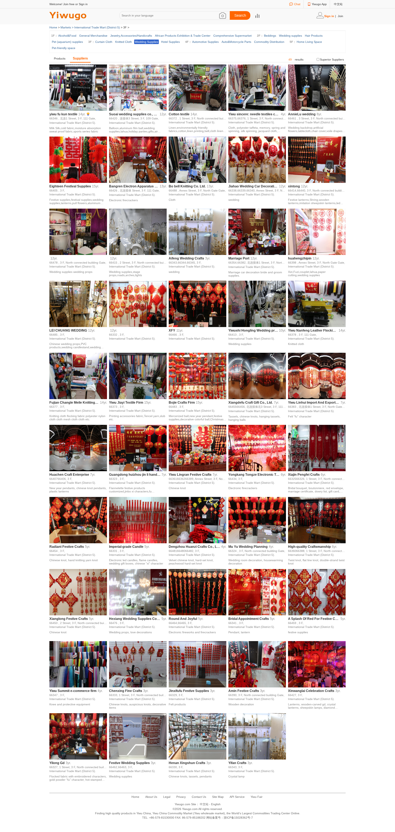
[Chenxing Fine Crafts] (138, 664)
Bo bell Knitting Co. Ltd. (187, 186)
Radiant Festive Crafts (66, 546)
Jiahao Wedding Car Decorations (253, 186)
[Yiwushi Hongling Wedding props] (257, 303)
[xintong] (317, 159)
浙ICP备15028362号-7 (238, 817)
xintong (294, 186)
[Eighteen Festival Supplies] (78, 159)
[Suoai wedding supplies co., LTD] (138, 87)
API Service (237, 796)
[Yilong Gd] (78, 736)
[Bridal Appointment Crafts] (257, 592)
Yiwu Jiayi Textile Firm (126, 402)
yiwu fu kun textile (63, 114)
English (216, 804)
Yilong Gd (57, 763)
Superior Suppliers (332, 59)
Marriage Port (238, 258)
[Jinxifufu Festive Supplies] (197, 664)
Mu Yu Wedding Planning (248, 546)
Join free (68, 4)
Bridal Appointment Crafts (248, 618)
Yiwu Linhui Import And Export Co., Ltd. (313, 402)
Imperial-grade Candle (126, 546)
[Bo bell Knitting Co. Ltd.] (197, 159)
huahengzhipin (299, 258)
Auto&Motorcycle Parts (236, 41)
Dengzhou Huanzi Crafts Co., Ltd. (194, 546)
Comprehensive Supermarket (232, 35)
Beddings (270, 35)
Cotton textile (179, 114)
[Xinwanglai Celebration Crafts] (317, 664)
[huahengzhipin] (317, 231)
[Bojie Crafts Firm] (197, 375)
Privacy (181, 796)
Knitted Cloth (123, 41)
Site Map (218, 796)
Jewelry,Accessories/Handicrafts (131, 35)
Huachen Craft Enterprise (69, 474)
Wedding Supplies (146, 41)
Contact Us (199, 796)
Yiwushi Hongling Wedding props (253, 330)
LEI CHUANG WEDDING (68, 330)
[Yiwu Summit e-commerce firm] (78, 664)
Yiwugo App (319, 4)
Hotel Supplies (170, 41)
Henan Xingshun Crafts (187, 763)
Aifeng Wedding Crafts (186, 258)
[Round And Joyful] (197, 592)
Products (59, 58)
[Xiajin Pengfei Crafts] (317, 447)
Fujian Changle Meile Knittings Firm (74, 402)
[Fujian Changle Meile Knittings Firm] (78, 375)
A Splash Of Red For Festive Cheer (313, 618)
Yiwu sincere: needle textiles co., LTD (254, 114)
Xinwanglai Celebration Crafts (311, 691)
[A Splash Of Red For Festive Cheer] (317, 592)
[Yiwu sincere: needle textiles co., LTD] (257, 87)
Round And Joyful (183, 618)
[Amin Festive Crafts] (257, 664)
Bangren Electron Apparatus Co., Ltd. (134, 186)
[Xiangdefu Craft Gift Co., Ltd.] (257, 375)
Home (53, 27)
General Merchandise (93, 35)
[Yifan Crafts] (257, 736)
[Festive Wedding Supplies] (138, 736)
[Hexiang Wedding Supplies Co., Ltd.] (138, 592)
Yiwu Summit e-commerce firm (72, 691)
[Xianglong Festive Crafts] (78, 592)
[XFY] (197, 303)
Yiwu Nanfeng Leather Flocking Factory (313, 330)
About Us (151, 796)
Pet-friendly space (63, 48)
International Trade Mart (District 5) (97, 27)
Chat (297, 4)
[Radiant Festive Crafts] (78, 519)
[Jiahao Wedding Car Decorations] (257, 159)
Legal (166, 796)
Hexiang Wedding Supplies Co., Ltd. (134, 618)
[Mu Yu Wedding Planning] (257, 519)
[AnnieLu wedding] (317, 87)
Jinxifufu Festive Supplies (189, 691)
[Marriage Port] (257, 231)
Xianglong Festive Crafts (68, 618)
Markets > (67, 27)
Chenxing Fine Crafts (125, 691)
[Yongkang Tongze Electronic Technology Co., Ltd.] (257, 447)
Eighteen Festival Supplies (70, 186)
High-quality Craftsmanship (309, 546)
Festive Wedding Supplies (129, 763)
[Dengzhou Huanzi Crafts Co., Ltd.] (197, 519)
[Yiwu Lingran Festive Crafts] (197, 447)
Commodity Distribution (269, 41)
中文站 (338, 4)
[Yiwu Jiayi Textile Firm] (138, 375)
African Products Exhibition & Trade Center (182, 35)
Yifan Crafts (237, 763)
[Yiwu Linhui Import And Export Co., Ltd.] (317, 375)
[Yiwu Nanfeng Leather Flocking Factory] (317, 303)
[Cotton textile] (197, 87)
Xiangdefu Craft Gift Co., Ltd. (250, 402)
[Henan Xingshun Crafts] (197, 736)
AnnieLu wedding (302, 114)
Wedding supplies (290, 35)
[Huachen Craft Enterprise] (78, 447)
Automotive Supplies (205, 41)
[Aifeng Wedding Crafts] (197, 231)
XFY (172, 330)
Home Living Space (309, 41)
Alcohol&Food (67, 35)
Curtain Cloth (103, 41)
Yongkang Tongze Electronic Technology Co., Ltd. (254, 474)
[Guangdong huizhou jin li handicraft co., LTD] (138, 447)
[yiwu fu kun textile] (78, 87)
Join (340, 16)
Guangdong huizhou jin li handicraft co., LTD (134, 474)
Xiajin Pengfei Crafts (304, 474)
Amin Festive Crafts (243, 691)
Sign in (83, 4)
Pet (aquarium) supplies (67, 41)
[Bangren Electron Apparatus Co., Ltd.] (138, 159)
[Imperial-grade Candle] (138, 519)
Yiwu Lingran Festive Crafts (190, 474)
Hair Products (314, 35)
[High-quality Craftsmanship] (317, 519)
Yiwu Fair (257, 796)
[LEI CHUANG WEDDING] (78, 303)
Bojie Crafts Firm (182, 402)
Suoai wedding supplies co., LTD (134, 114)
